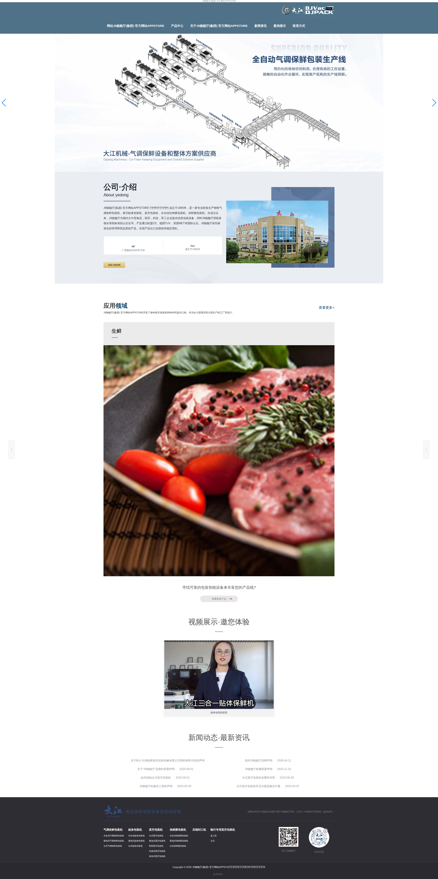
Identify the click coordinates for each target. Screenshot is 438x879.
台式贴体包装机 (135, 846)
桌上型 (213, 836)
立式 (212, 841)
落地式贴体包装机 (136, 841)
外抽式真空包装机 (157, 851)
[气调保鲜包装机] (219, 103)
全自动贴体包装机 (136, 836)
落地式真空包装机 (157, 841)
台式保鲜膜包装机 (178, 846)
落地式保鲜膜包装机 (179, 841)
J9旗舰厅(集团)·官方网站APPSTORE (219, 1)
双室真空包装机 (156, 846)
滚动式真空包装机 (157, 856)
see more (114, 265)
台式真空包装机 (156, 836)
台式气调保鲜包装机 (113, 846)
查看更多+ (326, 307)
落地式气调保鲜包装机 (114, 841)
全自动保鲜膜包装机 (179, 836)
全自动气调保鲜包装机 (114, 836)
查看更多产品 (219, 598)
